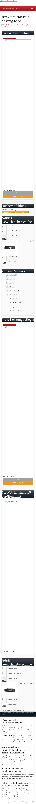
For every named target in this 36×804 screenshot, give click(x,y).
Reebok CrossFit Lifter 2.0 (13, 303)
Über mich (31, 802)
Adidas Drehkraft (10, 287)
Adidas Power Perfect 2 (10, 190)
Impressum (10, 802)
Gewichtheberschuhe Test (11, 8)
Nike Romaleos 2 (10, 283)
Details (18, 193)
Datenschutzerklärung (20, 802)
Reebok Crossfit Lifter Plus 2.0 (14, 299)
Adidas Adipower (10, 279)
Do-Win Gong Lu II (11, 307)
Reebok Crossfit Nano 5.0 (13, 311)
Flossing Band (10, 712)
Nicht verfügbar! (18, 196)
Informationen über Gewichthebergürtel (13, 710)
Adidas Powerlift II (11, 295)
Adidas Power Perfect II (12, 291)
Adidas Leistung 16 (11, 275)
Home (3, 712)
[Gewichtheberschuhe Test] (18, 3)
